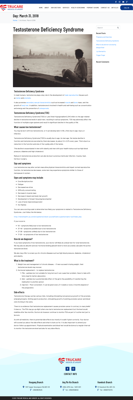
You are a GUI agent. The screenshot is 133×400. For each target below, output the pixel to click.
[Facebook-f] (116, 2)
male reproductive (71, 95)
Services (66, 7)
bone (76, 102)
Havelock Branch (104, 382)
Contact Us (105, 7)
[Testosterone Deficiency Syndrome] (52, 60)
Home (41, 7)
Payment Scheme (93, 7)
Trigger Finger (100, 55)
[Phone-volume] (127, 2)
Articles (114, 7)
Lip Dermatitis (101, 51)
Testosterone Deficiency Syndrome (48, 29)
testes (18, 98)
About (47, 7)
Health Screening (78, 7)
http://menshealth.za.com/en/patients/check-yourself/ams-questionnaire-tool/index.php (47, 217)
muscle (67, 102)
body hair (25, 105)
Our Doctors (56, 7)
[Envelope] (123, 2)
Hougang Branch (36, 382)
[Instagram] (119, 2)
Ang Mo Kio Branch (70, 382)
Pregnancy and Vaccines (104, 37)
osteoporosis (44, 108)
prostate (27, 98)
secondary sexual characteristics (38, 102)
